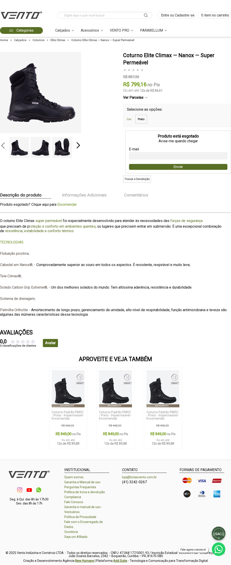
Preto (141, 119)
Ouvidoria (71, 532)
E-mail (134, 149)
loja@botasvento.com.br (139, 477)
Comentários (136, 195)
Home (4, 40)
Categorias (25, 30)
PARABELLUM (151, 30)
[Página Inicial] (21, 20)
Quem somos (73, 477)
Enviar (178, 167)
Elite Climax (58, 40)
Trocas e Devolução (137, 179)
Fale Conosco (73, 502)
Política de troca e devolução (84, 492)
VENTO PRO (119, 30)
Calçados (62, 30)
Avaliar (50, 343)
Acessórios (90, 30)
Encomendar (67, 204)
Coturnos (38, 40)
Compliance (72, 497)
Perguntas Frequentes (80, 487)
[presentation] (3, 145)
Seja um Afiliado (76, 537)
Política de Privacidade (80, 517)
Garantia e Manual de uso (82, 482)
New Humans (84, 561)
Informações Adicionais (84, 195)
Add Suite (120, 561)
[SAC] (218, 533)
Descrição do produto (21, 195)
